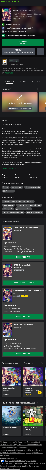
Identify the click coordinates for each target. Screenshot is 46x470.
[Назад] (37, 89)
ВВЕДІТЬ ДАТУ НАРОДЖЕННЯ (20, 108)
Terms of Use (34, 466)
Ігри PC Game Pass (19, 442)
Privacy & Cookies (21, 466)
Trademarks (4, 468)
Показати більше (8, 168)
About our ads (14, 468)
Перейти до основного (9, 1)
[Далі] (42, 89)
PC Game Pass (5, 442)
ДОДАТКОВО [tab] (36, 81)
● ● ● (41, 51)
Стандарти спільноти (8, 447)
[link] (11, 382)
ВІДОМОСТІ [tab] (9, 81)
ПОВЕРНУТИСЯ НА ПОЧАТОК (23, 283)
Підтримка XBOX (20, 445)
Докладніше (9, 73)
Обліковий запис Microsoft (25, 450)
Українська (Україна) (8, 458)
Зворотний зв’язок (34, 445)
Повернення (26, 452)
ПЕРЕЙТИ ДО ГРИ (23, 257)
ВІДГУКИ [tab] (23, 81)
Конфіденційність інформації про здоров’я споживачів (22, 463)
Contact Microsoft (7, 466)
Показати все (29, 363)
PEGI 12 (12, 61)
